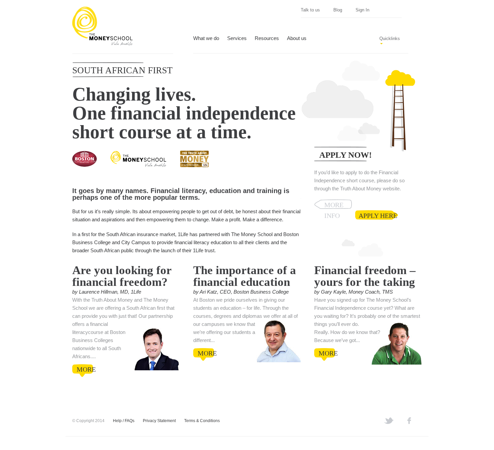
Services (237, 38)
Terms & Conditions (202, 420)
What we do (206, 38)
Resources (267, 38)
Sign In (362, 9)
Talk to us (310, 9)
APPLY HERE (378, 215)
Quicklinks (389, 38)
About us (296, 38)
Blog (337, 9)
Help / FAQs (123, 420)
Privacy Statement (159, 420)
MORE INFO (333, 205)
